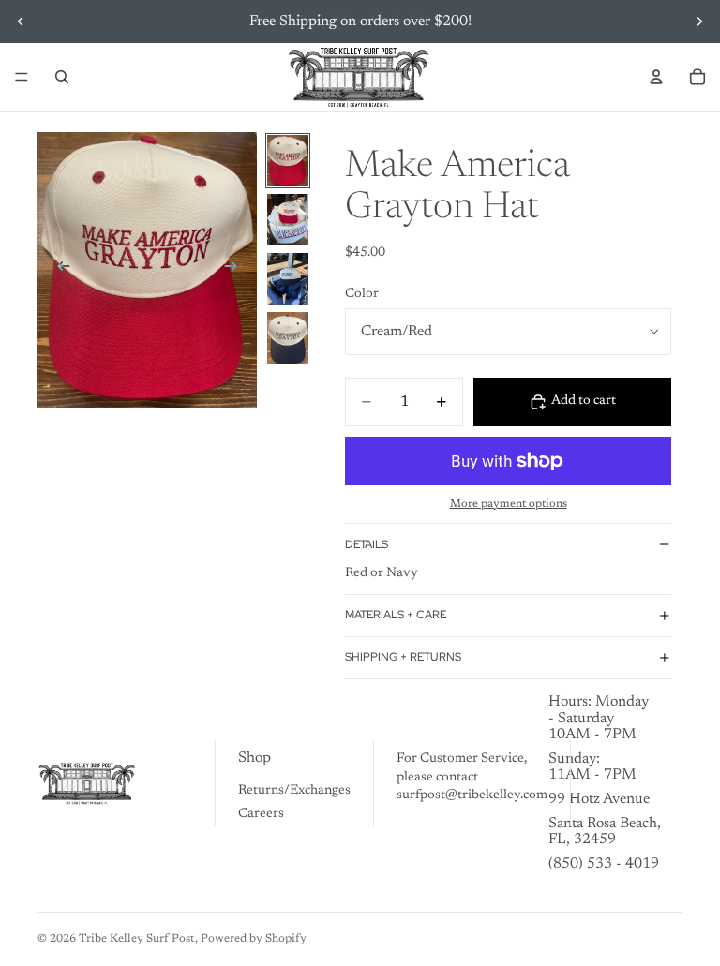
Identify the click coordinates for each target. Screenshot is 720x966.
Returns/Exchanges (294, 790)
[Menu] (21, 76)
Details (366, 544)
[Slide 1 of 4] (287, 160)
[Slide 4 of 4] (287, 338)
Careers (261, 814)
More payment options (508, 504)
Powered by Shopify (254, 938)
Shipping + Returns (403, 656)
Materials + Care (395, 614)
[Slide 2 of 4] (287, 219)
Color (362, 294)
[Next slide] (699, 21)
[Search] (61, 76)
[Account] (656, 76)
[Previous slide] (20, 21)
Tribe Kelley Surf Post (137, 938)
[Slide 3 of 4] (287, 279)
